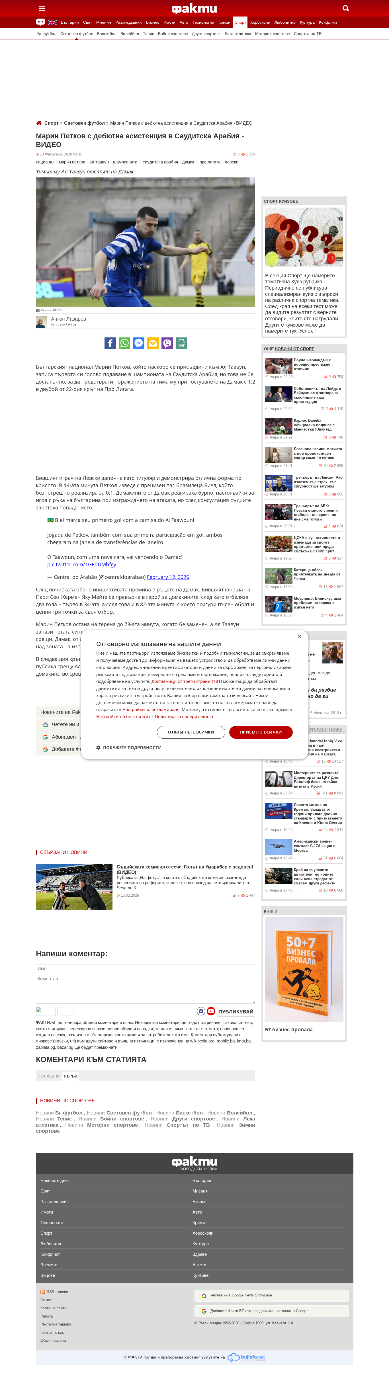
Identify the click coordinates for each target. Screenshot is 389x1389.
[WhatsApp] (124, 343)
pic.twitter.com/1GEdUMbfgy (81, 564)
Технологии (203, 22)
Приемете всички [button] (261, 732)
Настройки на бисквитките (124, 716)
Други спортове (206, 34)
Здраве (200, 1254)
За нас (46, 1300)
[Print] (181, 343)
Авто (184, 22)
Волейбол (129, 34)
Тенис (148, 34)
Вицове (47, 1275)
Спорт (240, 22)
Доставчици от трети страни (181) (186, 681)
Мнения (103, 22)
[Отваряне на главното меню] (42, 8)
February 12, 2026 (168, 576)
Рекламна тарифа (55, 1324)
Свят (87, 22)
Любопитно (285, 22)
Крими (224, 22)
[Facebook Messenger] (138, 343)
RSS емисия (57, 1292)
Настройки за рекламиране (150, 709)
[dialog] (194, 694)
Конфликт (328, 22)
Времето (48, 1264)
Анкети (199, 1264)
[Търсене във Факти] (345, 8)
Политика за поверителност (184, 716)
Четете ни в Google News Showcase (241, 1295)
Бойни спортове (173, 34)
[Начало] (194, 9)
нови (337, 730)
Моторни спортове (272, 34)
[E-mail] (153, 343)
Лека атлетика (238, 34)
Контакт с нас (52, 1332)
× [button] (299, 636)
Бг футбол (46, 34)
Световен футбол (76, 34)
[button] (128, 747)
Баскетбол (106, 34)
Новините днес (55, 1180)
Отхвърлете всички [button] (191, 732)
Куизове (200, 1275)
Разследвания (128, 22)
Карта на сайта (53, 1308)
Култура (307, 22)
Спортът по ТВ (308, 34)
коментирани (312, 730)
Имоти (169, 22)
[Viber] (167, 343)
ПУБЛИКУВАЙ (235, 1012)
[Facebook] (110, 343)
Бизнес (152, 22)
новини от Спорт (294, 349)
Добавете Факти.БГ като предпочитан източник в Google (259, 1311)
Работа (46, 1316)
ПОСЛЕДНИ (49, 1076)
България (70, 22)
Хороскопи (260, 22)
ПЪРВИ (70, 1076)
